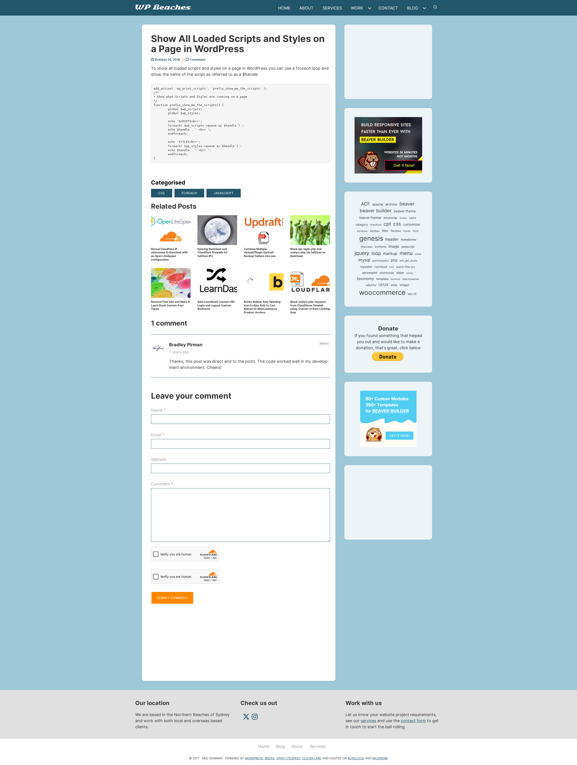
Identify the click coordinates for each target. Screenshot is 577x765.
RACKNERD (380, 758)
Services (332, 8)
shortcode (387, 273)
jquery (362, 253)
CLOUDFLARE (311, 758)
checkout (375, 224)
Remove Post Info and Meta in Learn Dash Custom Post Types (170, 305)
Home (284, 8)
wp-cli (412, 294)
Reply (324, 343)
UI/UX (383, 284)
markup (390, 253)
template (382, 279)
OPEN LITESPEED (288, 758)
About (306, 8)
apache (377, 204)
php (394, 260)
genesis (371, 238)
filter (385, 231)
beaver (406, 204)
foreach (189, 193)
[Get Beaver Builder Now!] (388, 145)
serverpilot (369, 273)
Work (357, 8)
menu (406, 253)
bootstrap (390, 218)
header (391, 239)
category (361, 224)
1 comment (197, 59)
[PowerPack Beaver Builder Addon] (388, 418)
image (394, 246)
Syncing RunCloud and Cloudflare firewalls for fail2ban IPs (212, 252)
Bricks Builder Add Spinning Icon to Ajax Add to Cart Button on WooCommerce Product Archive (262, 307)
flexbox (396, 231)
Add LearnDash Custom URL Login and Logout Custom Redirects (216, 305)
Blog (412, 8)
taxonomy (365, 278)
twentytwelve (410, 279)
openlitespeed (380, 260)
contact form (413, 720)
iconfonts (380, 246)
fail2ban (375, 231)
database (362, 231)
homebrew (408, 239)
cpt (387, 224)
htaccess (366, 246)
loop (376, 253)
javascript (224, 193)
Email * (157, 434)
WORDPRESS (254, 758)
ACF (365, 204)
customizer (411, 224)
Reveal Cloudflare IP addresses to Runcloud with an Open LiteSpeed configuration (169, 254)
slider (400, 273)
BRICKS (270, 758)
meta (418, 254)
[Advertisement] (240, 640)
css (161, 193)
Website (158, 459)
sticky (409, 273)
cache (412, 218)
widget (404, 285)
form (416, 231)
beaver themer (370, 218)
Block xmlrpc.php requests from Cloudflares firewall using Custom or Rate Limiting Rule (310, 307)
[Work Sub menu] (371, 8)
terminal (395, 279)
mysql (364, 260)
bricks (403, 218)
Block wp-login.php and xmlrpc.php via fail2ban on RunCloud (307, 252)
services (368, 720)
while (394, 285)
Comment (162, 484)
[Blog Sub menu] (425, 8)
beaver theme (405, 211)
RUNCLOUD (356, 758)
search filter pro (405, 266)
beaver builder (376, 210)
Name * (158, 410)
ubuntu (371, 285)
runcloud (381, 266)
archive (391, 204)
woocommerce (382, 292)
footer (407, 231)
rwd (391, 267)
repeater (366, 266)
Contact (388, 8)
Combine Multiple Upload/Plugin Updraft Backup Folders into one (259, 252)
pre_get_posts (408, 260)
